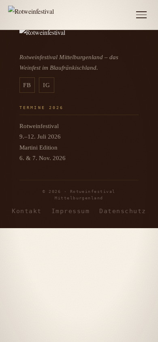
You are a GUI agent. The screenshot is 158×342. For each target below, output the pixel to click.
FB (27, 85)
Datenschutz (122, 210)
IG (47, 85)
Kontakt (26, 210)
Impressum (70, 210)
